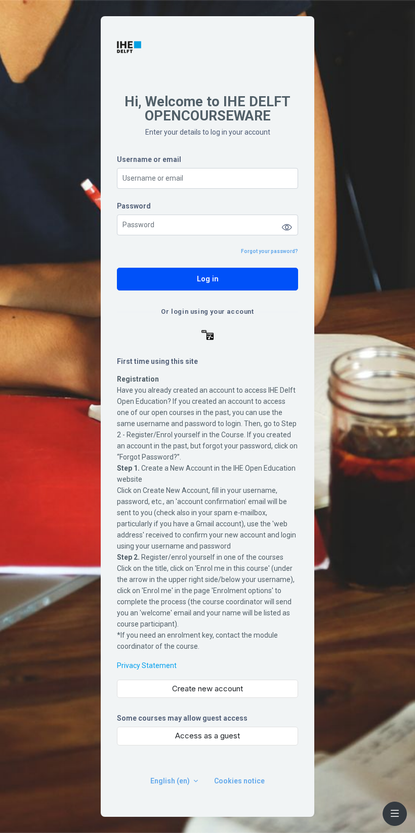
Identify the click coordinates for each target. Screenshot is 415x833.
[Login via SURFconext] (207, 335)
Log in (208, 278)
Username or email (149, 159)
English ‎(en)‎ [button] (170, 781)
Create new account (207, 688)
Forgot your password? (269, 251)
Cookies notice (239, 781)
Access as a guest (207, 735)
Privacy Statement (147, 665)
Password (134, 206)
